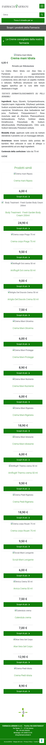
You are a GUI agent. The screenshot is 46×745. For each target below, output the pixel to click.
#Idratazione (28, 66)
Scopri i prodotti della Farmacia (23, 27)
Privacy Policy (28, 742)
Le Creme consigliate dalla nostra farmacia (24, 41)
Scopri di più (22, 196)
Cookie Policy (38, 742)
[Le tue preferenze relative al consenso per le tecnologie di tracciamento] (41, 740)
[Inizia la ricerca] (42, 14)
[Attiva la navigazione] (42, 6)
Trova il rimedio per (22, 20)
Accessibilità (8, 742)
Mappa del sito (17, 742)
